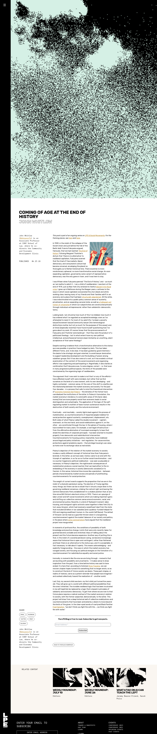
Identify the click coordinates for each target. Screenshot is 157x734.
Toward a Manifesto (86, 725)
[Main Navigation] (5, 5)
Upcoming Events (116, 729)
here (70, 238)
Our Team (82, 727)
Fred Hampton (58, 607)
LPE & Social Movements (95, 236)
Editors (56, 696)
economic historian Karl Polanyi (67, 392)
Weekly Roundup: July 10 (64, 691)
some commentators (76, 520)
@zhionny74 (25, 238)
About (81, 723)
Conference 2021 (116, 727)
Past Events (114, 732)
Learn (80, 729)
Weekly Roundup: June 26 (96, 691)
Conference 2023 (116, 725)
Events (112, 723)
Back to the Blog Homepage (63, 645)
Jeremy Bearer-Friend (127, 696)
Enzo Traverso (94, 566)
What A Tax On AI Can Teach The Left (130, 691)
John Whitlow (35, 221)
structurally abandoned (91, 297)
